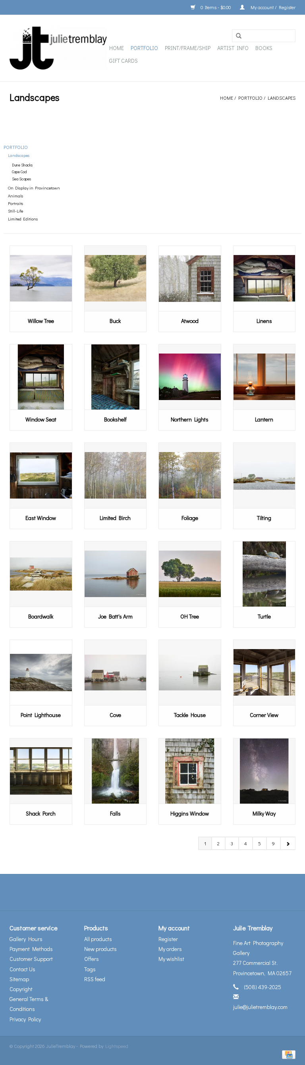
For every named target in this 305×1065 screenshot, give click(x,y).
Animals (15, 196)
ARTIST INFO (233, 48)
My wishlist (171, 959)
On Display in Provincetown (34, 188)
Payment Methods (31, 949)
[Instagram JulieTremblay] (173, 892)
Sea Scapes (21, 179)
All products (98, 939)
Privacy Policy (25, 1019)
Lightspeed (116, 1046)
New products (100, 949)
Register (168, 939)
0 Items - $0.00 (215, 7)
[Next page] (287, 843)
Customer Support (31, 959)
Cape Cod (19, 171)
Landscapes (281, 98)
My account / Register (272, 7)
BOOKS (263, 48)
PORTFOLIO (144, 48)
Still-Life (15, 211)
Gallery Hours (26, 939)
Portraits (15, 203)
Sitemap (19, 979)
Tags (90, 969)
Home (116, 48)
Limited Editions (23, 219)
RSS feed (94, 979)
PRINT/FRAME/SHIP (187, 48)
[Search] (238, 36)
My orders (170, 949)
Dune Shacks (22, 165)
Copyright (21, 989)
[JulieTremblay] (58, 48)
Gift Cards (123, 60)
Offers (91, 959)
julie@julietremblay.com (260, 1007)
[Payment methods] (287, 1054)
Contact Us (22, 969)
